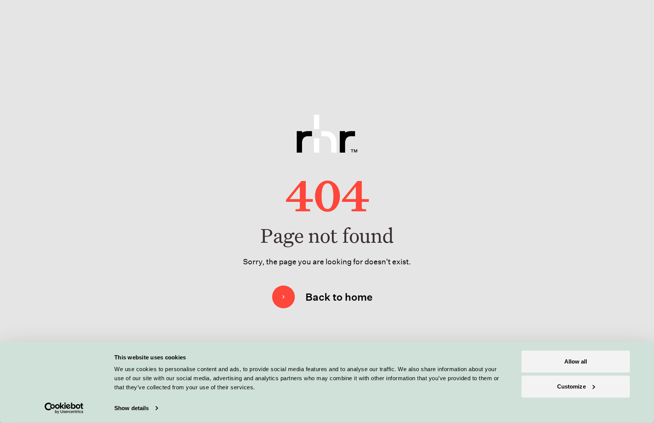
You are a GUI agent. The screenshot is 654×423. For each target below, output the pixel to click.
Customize (571, 386)
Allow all (575, 361)
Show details (131, 408)
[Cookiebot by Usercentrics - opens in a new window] (64, 408)
